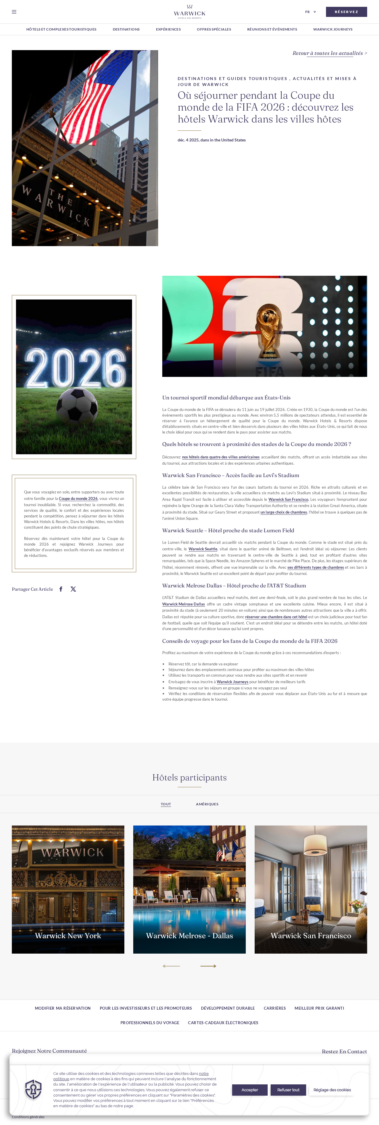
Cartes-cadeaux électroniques (223, 1022)
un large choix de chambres (284, 512)
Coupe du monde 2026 (78, 498)
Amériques (207, 804)
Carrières (275, 1008)
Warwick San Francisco (288, 499)
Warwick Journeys (232, 681)
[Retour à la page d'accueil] (189, 12)
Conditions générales (28, 1117)
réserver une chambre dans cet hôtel (276, 616)
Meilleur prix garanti (319, 1008)
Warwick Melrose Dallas (183, 604)
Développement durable (228, 1008)
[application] (189, 1085)
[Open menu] (15, 12)
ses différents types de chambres (316, 567)
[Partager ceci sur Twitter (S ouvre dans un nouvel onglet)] (73, 589)
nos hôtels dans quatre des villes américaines (221, 457)
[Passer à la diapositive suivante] (207, 966)
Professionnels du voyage (150, 1022)
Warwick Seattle (203, 548)
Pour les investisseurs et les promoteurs (146, 1008)
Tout (166, 804)
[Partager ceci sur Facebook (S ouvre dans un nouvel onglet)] (61, 589)
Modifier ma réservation (63, 1008)
